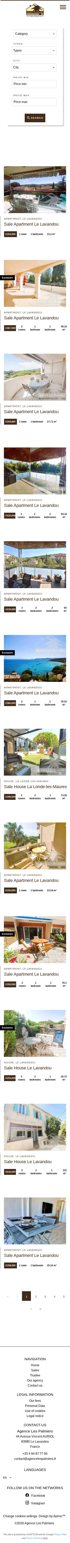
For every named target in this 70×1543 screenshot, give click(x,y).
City (16, 61)
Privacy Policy (60, 1534)
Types (18, 44)
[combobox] (35, 34)
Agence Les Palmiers (35, 1431)
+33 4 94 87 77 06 (35, 1453)
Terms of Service (34, 1538)
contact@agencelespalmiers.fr (35, 1458)
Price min (21, 77)
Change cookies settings (20, 1516)
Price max (21, 95)
